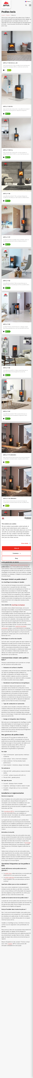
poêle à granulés (9, 877)
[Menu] (30, 5)
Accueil (3, 15)
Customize (16, 553)
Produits (8, 15)
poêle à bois (8, 873)
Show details (24, 543)
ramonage (28, 842)
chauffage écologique (18, 605)
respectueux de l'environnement (19, 565)
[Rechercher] (26, 5)
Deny (16, 558)
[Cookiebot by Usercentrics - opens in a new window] (24, 518)
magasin (10, 943)
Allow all (16, 548)
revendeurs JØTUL (9, 811)
